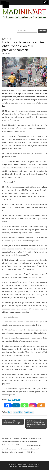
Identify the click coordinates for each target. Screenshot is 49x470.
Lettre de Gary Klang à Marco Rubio (14, 445)
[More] (41, 405)
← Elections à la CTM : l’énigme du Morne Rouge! (11, 422)
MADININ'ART (24, 464)
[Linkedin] (16, 405)
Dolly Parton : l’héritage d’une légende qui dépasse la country (22, 438)
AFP (9, 400)
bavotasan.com (34, 466)
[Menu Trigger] (6, 5)
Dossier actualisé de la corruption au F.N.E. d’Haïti (18, 452)
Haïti (9, 412)
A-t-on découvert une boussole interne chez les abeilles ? (20, 449)
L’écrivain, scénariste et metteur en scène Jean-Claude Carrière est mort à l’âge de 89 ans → (36, 423)
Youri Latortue (28, 412)
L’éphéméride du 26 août (34, 446)
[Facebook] (8, 405)
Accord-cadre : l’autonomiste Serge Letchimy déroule (19, 442)
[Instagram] (33, 405)
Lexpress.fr (16, 400)
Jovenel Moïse (18, 412)
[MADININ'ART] (24, 12)
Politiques (9, 39)
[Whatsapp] (24, 405)
